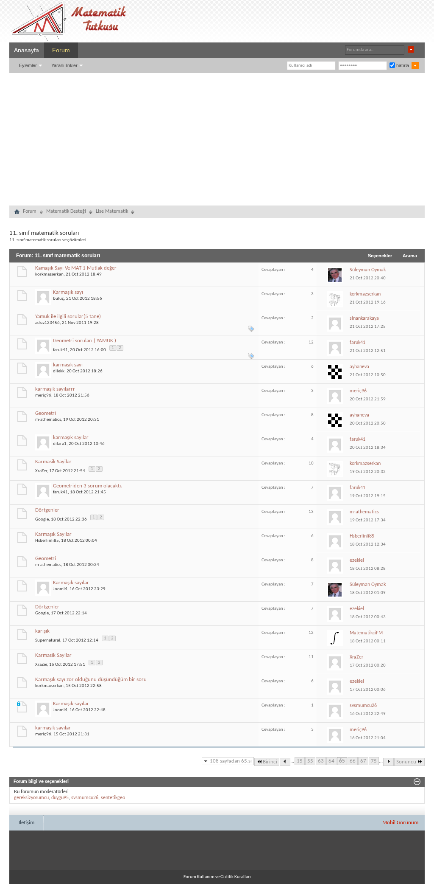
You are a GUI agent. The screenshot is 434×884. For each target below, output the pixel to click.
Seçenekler (380, 255)
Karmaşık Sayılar (53, 534)
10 (311, 463)
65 (342, 761)
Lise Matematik (112, 211)
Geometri (45, 413)
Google (42, 519)
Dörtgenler (47, 510)
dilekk (58, 371)
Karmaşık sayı (68, 292)
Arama (410, 255)
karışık (42, 631)
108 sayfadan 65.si (231, 761)
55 (310, 761)
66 (353, 761)
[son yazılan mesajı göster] (336, 274)
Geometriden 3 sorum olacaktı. (87, 486)
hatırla (402, 65)
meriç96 (43, 395)
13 (311, 512)
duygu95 (60, 797)
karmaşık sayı (68, 365)
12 (311, 342)
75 (374, 761)
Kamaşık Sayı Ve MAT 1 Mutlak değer (76, 268)
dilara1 (60, 444)
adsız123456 (47, 323)
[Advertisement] (217, 136)
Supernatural (47, 640)
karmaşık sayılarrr (55, 389)
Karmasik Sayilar (53, 462)
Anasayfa (26, 50)
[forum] (16, 212)
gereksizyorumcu (31, 797)
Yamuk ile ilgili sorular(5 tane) (68, 316)
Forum (61, 50)
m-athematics (48, 419)
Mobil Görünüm (400, 822)
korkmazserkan (49, 274)
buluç (58, 298)
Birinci (270, 762)
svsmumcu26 (84, 797)
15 (300, 761)
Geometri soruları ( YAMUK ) (84, 340)
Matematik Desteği (66, 211)
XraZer (41, 470)
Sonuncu (406, 762)
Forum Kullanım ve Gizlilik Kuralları (217, 877)
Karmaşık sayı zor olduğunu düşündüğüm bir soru (91, 679)
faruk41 (60, 349)
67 (363, 761)
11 (311, 657)
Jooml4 (60, 589)
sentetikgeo (113, 797)
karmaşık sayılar (71, 437)
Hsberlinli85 (47, 540)
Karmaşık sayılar (71, 583)
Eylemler (28, 65)
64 (331, 761)
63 (321, 761)
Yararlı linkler (64, 65)
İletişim (26, 822)
